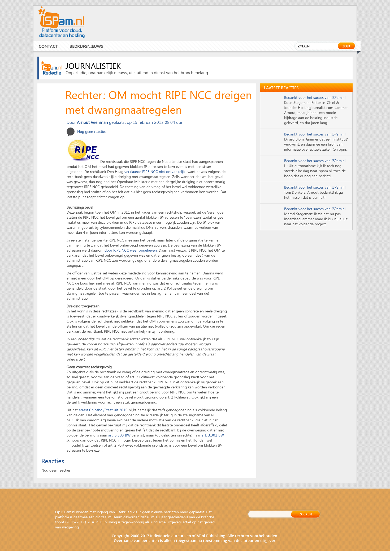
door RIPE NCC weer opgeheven (131, 250)
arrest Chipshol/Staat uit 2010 (103, 409)
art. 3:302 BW (213, 435)
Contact (48, 46)
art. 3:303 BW (119, 435)
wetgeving (70, 526)
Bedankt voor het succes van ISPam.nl (314, 97)
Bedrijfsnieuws (86, 46)
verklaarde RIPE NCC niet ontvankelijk (155, 171)
